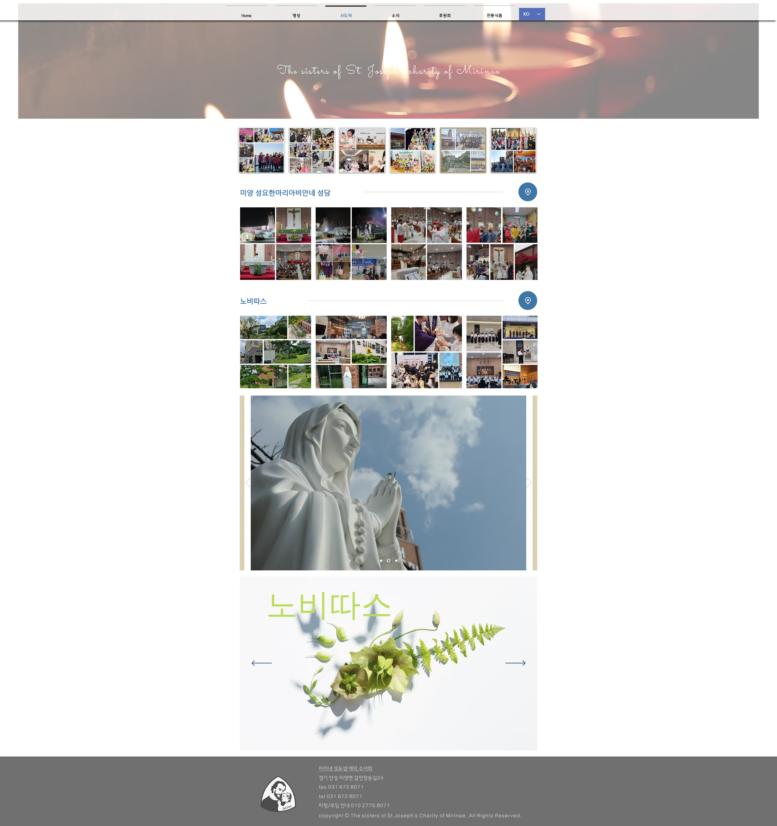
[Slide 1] (381, 561)
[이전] (248, 483)
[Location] (527, 191)
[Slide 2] (388, 561)
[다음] (528, 483)
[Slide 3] (396, 561)
